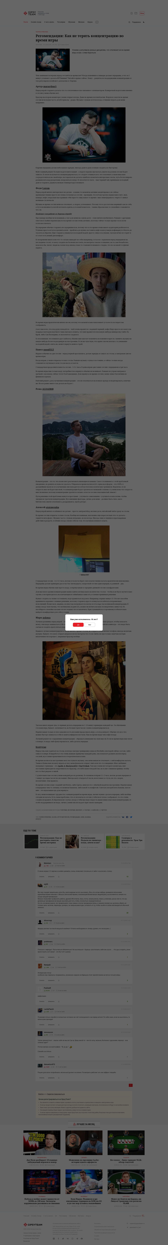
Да (78, 625)
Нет (89, 625)
